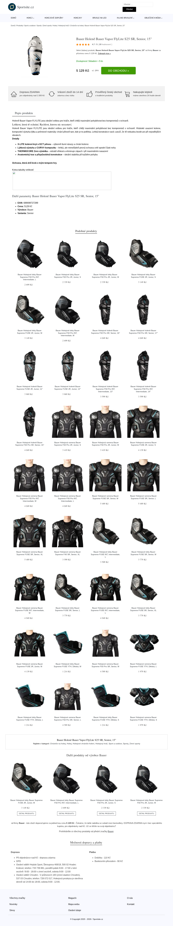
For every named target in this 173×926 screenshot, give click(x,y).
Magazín (72, 898)
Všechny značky (17, 898)
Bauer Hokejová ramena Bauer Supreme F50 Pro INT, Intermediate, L (67, 498)
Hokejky (78, 18)
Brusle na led (99, 18)
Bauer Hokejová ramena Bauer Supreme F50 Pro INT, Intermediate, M (29, 498)
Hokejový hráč (63, 26)
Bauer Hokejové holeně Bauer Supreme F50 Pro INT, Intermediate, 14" (143, 388)
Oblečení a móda (152, 18)
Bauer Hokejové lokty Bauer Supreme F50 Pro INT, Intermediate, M (67, 333)
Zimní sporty (47, 26)
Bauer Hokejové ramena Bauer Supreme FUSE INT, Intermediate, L (105, 610)
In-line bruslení (124, 18)
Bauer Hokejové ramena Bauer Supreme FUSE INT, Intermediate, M (29, 610)
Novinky (13, 904)
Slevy (12, 910)
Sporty (39, 26)
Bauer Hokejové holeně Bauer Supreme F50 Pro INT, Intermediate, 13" (105, 388)
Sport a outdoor (30, 26)
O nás (130, 898)
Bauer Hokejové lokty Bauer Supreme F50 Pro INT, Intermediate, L (29, 277)
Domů (13, 18)
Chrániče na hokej (77, 26)
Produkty (19, 26)
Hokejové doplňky (54, 18)
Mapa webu (73, 904)
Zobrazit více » (104, 53)
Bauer (155, 50)
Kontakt (130, 904)
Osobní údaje (74, 910)
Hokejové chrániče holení (83, 743)
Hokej (30, 18)
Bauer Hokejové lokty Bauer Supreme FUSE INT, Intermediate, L (105, 554)
